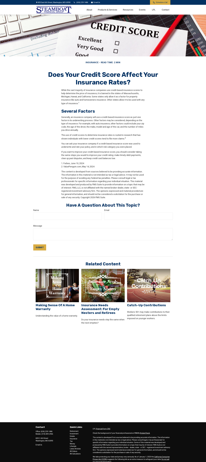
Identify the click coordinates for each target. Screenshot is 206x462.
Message (37, 226)
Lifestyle (73, 446)
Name (36, 210)
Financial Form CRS (103, 429)
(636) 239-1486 (82, 2)
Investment (74, 434)
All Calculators (75, 454)
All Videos (73, 451)
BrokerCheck (145, 433)
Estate (72, 436)
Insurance (73, 439)
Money (72, 444)
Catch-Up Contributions (146, 305)
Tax (71, 441)
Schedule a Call (161, 2)
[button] (89, 9)
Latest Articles (75, 449)
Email (106, 210)
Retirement (74, 431)
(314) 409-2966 (47, 434)
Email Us (97, 2)
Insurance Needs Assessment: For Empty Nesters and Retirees (100, 309)
